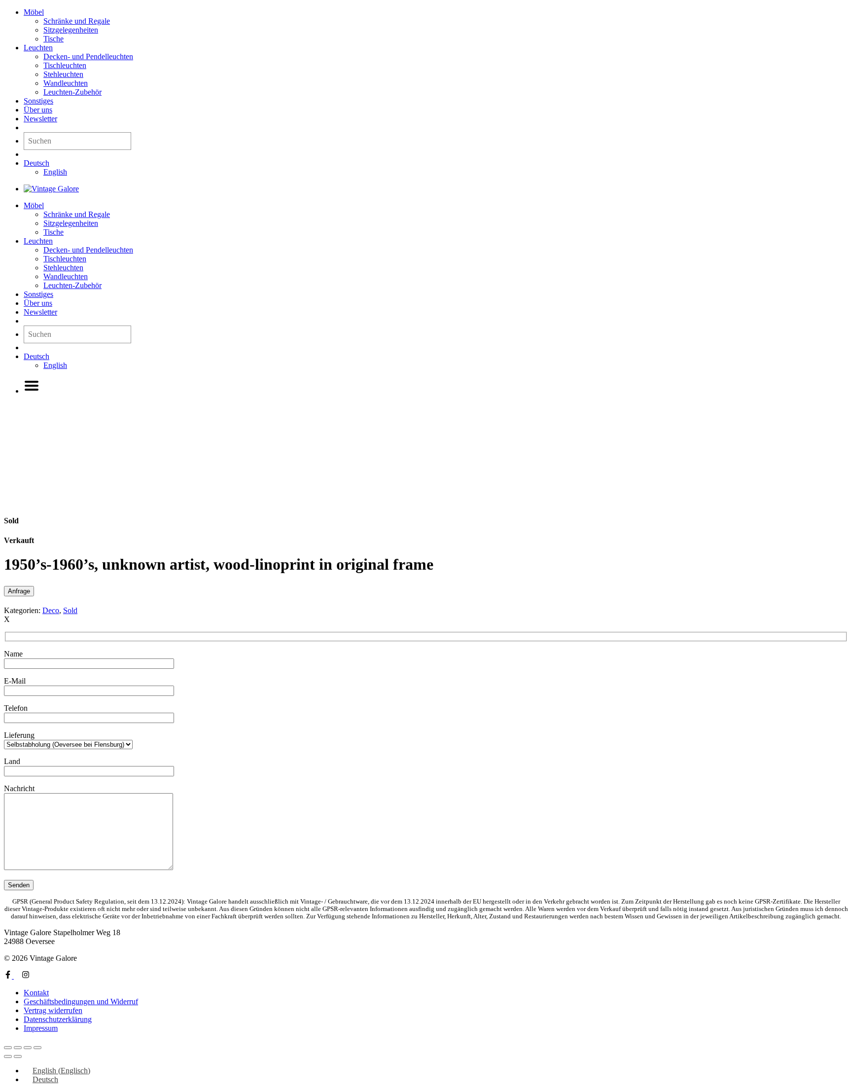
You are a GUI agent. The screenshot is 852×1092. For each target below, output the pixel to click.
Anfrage (19, 591)
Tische (53, 39)
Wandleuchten (65, 83)
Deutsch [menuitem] (45, 1079)
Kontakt (36, 992)
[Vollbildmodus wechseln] (18, 1047)
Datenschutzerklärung (58, 1019)
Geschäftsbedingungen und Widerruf (81, 1001)
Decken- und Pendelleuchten (88, 56)
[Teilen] (28, 1047)
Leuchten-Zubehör (72, 92)
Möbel (34, 12)
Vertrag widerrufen (53, 1010)
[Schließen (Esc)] (37, 1047)
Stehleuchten (63, 74)
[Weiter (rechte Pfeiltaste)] (18, 1056)
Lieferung (19, 735)
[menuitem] (36, 163)
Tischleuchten (64, 65)
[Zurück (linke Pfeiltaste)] (8, 1056)
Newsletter (40, 118)
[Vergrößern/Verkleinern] (8, 1047)
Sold (70, 610)
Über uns (38, 110)
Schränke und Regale (76, 21)
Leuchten (38, 47)
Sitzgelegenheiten (70, 30)
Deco (50, 610)
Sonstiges (38, 101)
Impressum (41, 1028)
